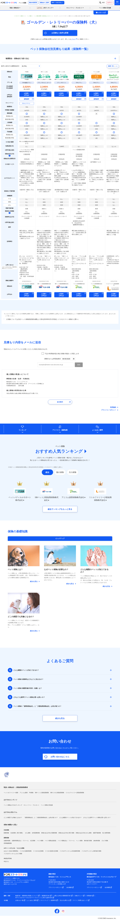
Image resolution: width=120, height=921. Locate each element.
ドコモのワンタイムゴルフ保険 (13, 853)
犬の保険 (72, 472)
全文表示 (60, 402)
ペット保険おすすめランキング (13, 805)
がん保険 (27, 833)
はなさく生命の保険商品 (11, 851)
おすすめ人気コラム (10, 812)
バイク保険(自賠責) (50, 840)
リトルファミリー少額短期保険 (75, 792)
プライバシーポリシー (108, 410)
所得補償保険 (8, 843)
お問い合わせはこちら (60, 757)
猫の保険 (60, 472)
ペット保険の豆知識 (105, 8)
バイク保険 (40, 840)
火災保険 (32, 840)
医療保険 (6, 833)
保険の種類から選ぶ (10, 824)
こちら (73, 39)
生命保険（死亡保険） (17, 833)
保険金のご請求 (44, 2)
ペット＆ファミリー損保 (11, 792)
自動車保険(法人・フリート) (20, 840)
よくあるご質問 (97, 430)
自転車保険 (96, 840)
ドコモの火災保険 (38, 851)
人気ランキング (44, 8)
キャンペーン (26, 103)
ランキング (22, 430)
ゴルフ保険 (104, 840)
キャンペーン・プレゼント (31, 805)
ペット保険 (79, 840)
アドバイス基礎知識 (60, 430)
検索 (103, 2)
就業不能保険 (97, 833)
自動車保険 (7, 840)
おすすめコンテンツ (10, 800)
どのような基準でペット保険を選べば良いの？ (97, 817)
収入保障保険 (106, 833)
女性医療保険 (36, 833)
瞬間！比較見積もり (57, 2)
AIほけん (6, 861)
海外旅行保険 (88, 840)
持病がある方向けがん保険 (84, 833)
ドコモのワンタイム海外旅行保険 (91, 851)
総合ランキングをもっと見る (60, 509)
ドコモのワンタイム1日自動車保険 (70, 851)
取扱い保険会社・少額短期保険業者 (16, 787)
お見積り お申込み (26, 94)
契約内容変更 (33, 2)
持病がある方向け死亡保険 (66, 833)
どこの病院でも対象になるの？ (13, 817)
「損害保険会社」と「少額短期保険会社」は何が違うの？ (41, 817)
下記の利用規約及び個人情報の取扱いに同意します (62, 353)
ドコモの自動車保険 (26, 851)
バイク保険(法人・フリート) (66, 840)
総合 (47, 472)
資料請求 (26, 99)
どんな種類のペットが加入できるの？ (70, 817)
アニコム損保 (24, 792)
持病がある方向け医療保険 (49, 833)
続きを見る (60, 718)
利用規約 (113, 407)
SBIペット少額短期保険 (42, 792)
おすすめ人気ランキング (59, 451)
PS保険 (31, 792)
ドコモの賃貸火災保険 (51, 851)
